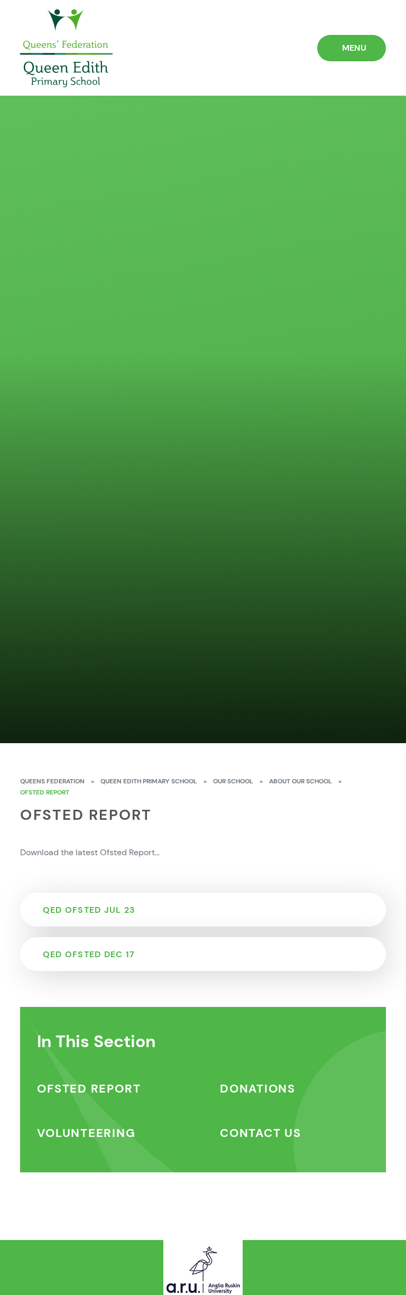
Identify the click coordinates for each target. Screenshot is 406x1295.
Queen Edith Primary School (148, 781)
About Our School (300, 781)
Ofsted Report (44, 792)
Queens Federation (52, 781)
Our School (233, 781)
